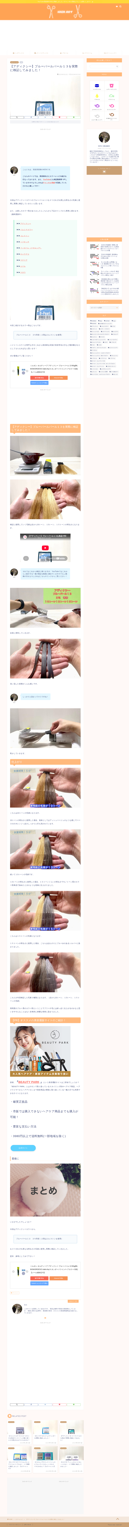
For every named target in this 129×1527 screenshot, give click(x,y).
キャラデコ (24, 254)
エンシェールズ (95, 331)
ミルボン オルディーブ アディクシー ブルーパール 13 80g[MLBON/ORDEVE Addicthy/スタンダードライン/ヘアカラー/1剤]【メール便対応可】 (54, 369)
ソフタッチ (24, 242)
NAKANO (94, 323)
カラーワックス (105, 331)
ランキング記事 (103, 371)
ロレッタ (115, 374)
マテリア (23, 260)
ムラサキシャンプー (105, 369)
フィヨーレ (94, 350)
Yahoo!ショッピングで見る (39, 383)
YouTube (46, 179)
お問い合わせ (27, 1524)
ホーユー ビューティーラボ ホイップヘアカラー (103, 363)
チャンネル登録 (49, 183)
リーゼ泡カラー (114, 371)
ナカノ (93, 345)
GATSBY (108, 320)
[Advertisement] (64, 35)
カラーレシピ (14, 62)
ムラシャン (94, 371)
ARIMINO (94, 320)
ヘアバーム (112, 358)
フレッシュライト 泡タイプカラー (100, 355)
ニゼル (99, 345)
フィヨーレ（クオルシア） (31, 248)
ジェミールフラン (113, 339)
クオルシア (115, 334)
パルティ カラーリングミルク (99, 347)
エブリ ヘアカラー (104, 328)
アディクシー (25, 224)
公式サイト (23, 1148)
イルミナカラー (26, 230)
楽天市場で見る (39, 378)
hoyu (114, 320)
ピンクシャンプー (113, 347)
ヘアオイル (94, 358)
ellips (101, 320)
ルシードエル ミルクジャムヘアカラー (101, 374)
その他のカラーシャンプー (106, 323)
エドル (23, 266)
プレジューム (114, 355)
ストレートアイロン (96, 342)
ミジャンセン (95, 369)
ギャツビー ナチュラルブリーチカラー (100, 334)
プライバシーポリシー (15, 1524)
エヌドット (94, 328)
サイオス (102, 337)
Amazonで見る (58, 378)
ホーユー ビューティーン (98, 366)
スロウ (23, 272)
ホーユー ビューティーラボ (98, 361)
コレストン (24, 236)
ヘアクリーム (103, 358)
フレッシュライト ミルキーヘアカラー (101, 353)
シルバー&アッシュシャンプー (99, 339)
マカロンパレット (111, 366)
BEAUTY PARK (28, 1082)
